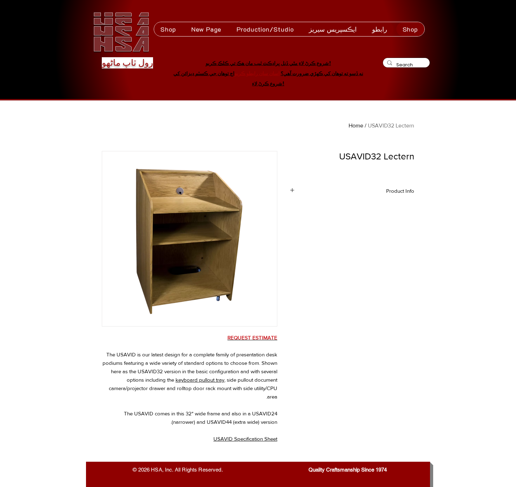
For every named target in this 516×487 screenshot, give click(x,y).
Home (356, 126)
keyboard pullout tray (200, 380)
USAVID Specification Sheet (245, 439)
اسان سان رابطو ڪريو (257, 73)
